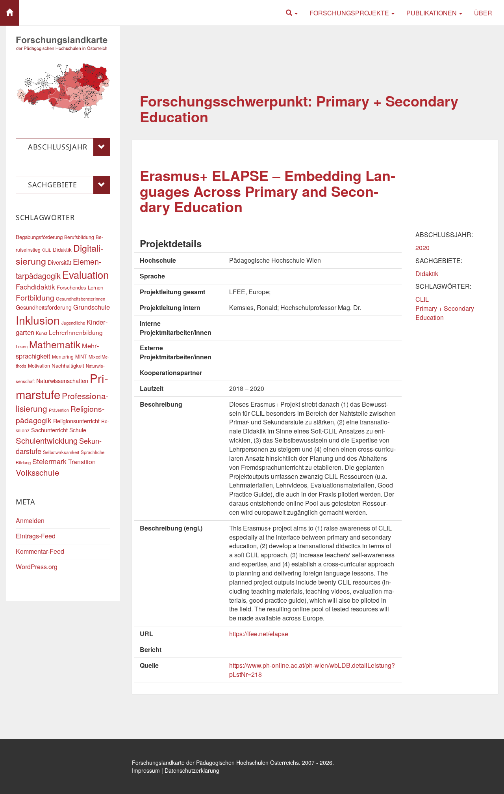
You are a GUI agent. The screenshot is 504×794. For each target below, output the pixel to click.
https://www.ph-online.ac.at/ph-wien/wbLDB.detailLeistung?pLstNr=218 (312, 670)
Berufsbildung (79, 237)
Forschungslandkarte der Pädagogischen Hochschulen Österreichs (215, 762)
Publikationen (432, 12)
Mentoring (63, 356)
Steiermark (49, 461)
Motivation (39, 365)
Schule (77, 430)
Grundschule (91, 307)
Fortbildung (35, 297)
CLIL (422, 299)
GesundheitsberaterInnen (80, 298)
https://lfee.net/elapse (258, 633)
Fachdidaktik (35, 286)
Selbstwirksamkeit (61, 452)
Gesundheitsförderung (44, 307)
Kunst (41, 333)
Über (483, 12)
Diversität (59, 262)
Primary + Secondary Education (444, 313)
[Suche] (292, 13)
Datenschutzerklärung (192, 770)
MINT (81, 356)
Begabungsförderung (39, 237)
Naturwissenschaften (62, 380)
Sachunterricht (49, 430)
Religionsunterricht (76, 421)
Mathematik (54, 344)
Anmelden (30, 520)
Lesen (22, 346)
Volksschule (37, 472)
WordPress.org (36, 566)
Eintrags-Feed (36, 535)
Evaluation (85, 274)
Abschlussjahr (57, 146)
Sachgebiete (52, 184)
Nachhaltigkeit (68, 365)
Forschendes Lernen (80, 287)
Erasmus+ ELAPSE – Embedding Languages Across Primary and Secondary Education (267, 191)
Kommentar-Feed (40, 551)
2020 (422, 247)
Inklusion (38, 320)
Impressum (146, 770)
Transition (82, 461)
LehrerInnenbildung (76, 332)
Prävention (59, 410)
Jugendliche (73, 322)
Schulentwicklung (47, 440)
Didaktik (426, 273)
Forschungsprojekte (350, 12)
